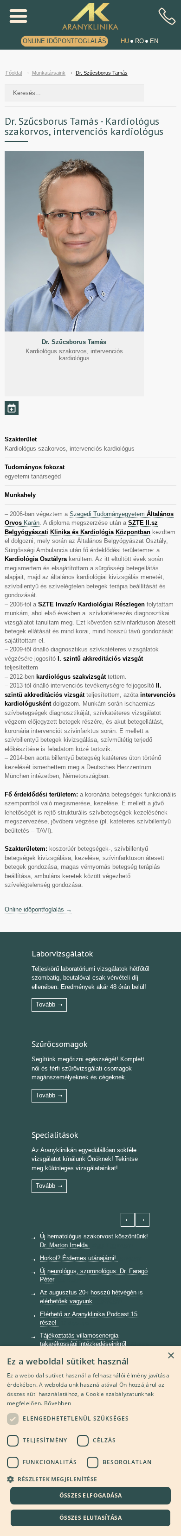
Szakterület (21, 439)
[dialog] (90, 1441)
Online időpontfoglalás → (38, 909)
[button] (90, 1478)
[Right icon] (142, 1220)
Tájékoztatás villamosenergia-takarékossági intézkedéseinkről (84, 1339)
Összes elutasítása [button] (90, 1518)
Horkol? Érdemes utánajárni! (79, 1258)
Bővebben (57, 1403)
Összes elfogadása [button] (90, 1495)
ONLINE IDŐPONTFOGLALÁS (64, 41)
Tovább (45, 1004)
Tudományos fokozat (35, 467)
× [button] (170, 1355)
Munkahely (20, 494)
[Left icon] (128, 1220)
